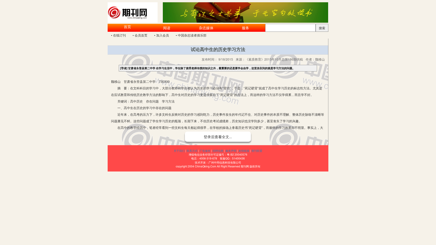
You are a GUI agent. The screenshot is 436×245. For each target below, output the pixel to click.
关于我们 (179, 150)
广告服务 (205, 150)
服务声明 (230, 150)
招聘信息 (218, 150)
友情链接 (243, 150)
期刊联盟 (256, 150)
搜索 (322, 28)
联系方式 (192, 150)
